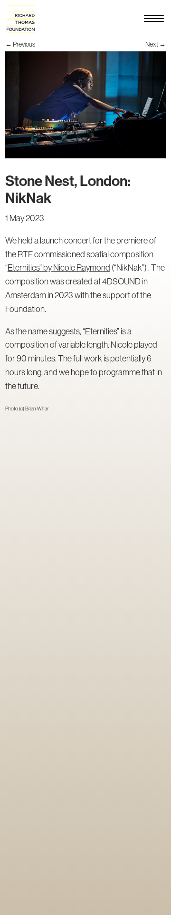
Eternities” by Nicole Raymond (59, 268)
